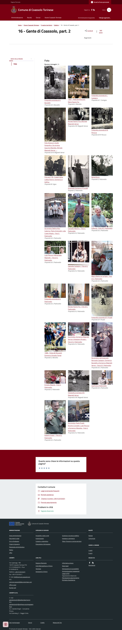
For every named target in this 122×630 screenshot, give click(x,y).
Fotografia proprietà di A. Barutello (52, 101)
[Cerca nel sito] (108, 10)
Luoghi (90, 550)
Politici (11, 550)
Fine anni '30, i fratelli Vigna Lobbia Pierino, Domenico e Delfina (53, 179)
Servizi (38, 17)
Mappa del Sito (57, 623)
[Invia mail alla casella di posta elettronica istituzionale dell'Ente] (22, 577)
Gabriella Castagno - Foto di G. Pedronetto (78, 267)
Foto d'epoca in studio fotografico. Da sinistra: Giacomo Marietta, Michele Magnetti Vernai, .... (53, 147)
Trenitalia (38, 569)
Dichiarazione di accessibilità (70, 569)
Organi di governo (14, 544)
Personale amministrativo (16, 547)
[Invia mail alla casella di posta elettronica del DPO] (19, 600)
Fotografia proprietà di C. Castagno (99, 96)
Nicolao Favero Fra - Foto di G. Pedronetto (78, 308)
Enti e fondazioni (14, 541)
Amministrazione (17, 17)
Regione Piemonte (15, 2)
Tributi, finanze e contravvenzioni (71, 541)
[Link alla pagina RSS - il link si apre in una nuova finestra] (94, 10)
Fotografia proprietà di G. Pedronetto (52, 300)
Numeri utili (12, 588)
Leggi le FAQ (65, 573)
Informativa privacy (68, 563)
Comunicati (92, 538)
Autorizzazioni (40, 538)
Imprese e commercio (68, 538)
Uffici (10, 553)
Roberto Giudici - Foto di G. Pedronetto (53, 436)
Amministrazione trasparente (86, 18)
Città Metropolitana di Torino (44, 566)
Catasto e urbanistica (42, 541)
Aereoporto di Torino (41, 572)
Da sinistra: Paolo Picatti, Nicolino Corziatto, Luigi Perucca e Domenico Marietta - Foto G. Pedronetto (78, 427)
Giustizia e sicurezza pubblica (70, 536)
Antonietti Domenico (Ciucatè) (78, 188)
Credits (42, 623)
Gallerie (56, 25)
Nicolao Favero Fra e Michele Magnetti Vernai (77, 122)
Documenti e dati (14, 538)
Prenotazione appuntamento (70, 578)
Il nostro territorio (46, 25)
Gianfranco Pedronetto (99, 386)
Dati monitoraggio (14, 623)
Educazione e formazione (43, 544)
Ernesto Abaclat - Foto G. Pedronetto (52, 386)
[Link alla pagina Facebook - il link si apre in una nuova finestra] (92, 10)
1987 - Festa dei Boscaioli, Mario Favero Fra (77, 100)
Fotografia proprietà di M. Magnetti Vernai (76, 394)
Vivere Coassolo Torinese (53, 17)
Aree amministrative (15, 536)
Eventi (90, 553)
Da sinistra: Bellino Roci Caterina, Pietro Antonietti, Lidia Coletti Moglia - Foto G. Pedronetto (55, 232)
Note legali (65, 566)
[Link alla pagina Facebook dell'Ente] (90, 563)
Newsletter (92, 565)
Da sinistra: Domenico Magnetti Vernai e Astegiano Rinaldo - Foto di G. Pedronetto (78, 339)
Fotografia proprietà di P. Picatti (101, 317)
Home (20, 25)
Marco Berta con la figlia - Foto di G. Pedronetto (101, 277)
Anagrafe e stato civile (42, 536)
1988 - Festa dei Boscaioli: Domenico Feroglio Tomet (53, 354)
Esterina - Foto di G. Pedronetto (101, 228)
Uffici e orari (12, 585)
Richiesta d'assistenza (68, 580)
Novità (29, 17)
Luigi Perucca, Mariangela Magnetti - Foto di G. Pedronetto (53, 257)
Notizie (91, 536)
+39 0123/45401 (20, 572)
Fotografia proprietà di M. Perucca (99, 131)
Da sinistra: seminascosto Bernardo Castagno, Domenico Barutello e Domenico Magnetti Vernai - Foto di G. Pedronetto (101, 362)
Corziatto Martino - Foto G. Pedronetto (77, 229)
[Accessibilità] (5, 624)
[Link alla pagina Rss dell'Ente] (93, 563)
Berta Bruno (95, 177)
